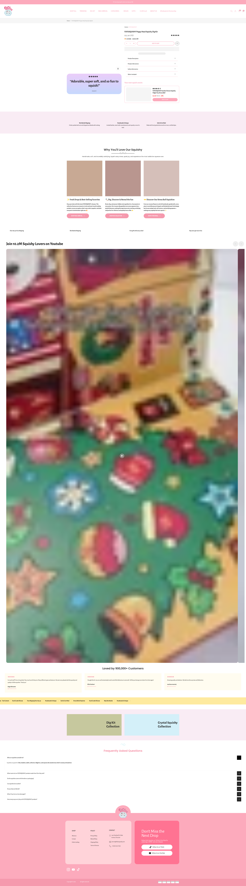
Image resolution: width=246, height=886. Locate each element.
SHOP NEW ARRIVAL (76, 216)
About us (74, 835)
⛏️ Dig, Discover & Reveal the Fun (119, 200)
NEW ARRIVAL (103, 11)
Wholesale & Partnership (168, 11)
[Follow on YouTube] (73, 869)
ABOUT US (153, 11)
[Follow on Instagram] (68, 869)
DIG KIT (92, 11)
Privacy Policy (94, 835)
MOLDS (126, 11)
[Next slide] (241, 244)
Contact (74, 839)
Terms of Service (95, 845)
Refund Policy (94, 839)
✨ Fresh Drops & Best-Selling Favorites (83, 200)
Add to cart (165, 99)
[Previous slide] (235, 244)
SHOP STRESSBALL (153, 216)
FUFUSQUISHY (133, 27)
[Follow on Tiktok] (78, 869)
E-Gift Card (143, 11)
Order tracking (75, 842)
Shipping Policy (94, 842)
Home (68, 20)
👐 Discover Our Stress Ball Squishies (159, 200)
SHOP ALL (73, 11)
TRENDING (83, 11)
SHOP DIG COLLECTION (116, 216)
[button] (175, 35)
